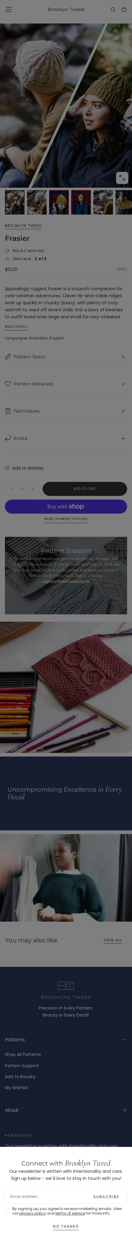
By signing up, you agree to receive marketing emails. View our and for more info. (67, 1211)
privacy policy (32, 1213)
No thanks (66, 1226)
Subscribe (106, 1196)
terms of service (70, 1213)
